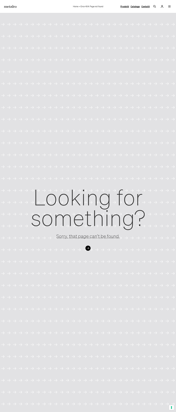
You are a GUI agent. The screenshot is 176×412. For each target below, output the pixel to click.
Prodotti (124, 6)
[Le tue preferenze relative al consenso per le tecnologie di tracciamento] (171, 407)
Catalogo (135, 6)
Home (75, 6)
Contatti (145, 6)
